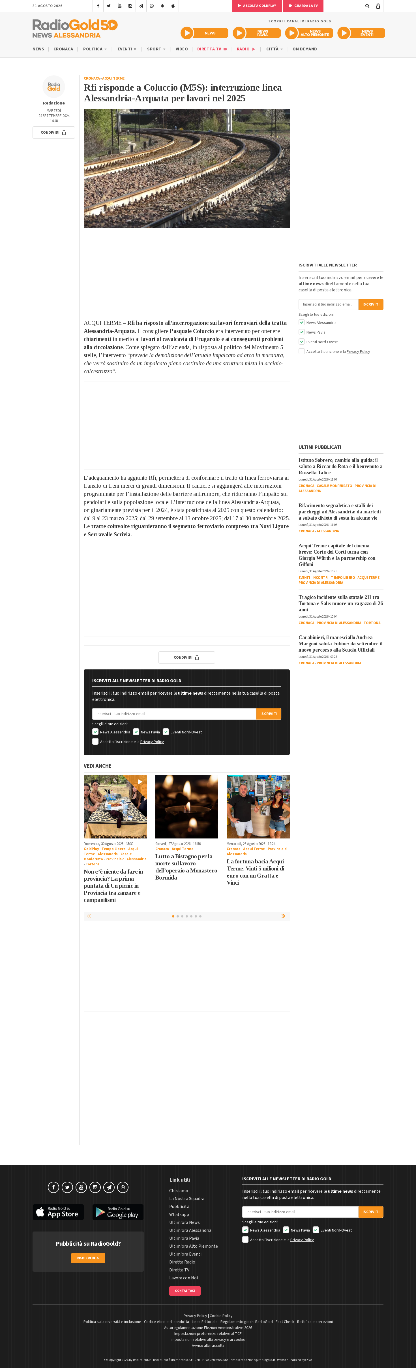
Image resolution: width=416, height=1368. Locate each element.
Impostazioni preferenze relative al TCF (208, 1334)
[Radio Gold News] (204, 33)
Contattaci (185, 1291)
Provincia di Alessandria (126, 859)
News (38, 49)
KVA (309, 1360)
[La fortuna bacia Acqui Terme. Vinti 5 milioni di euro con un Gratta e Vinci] (258, 806)
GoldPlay (91, 848)
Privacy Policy (152, 742)
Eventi (125, 49)
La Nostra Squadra (186, 1199)
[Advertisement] (187, 273)
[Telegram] (141, 6)
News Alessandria (114, 732)
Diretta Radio (182, 1262)
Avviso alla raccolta (208, 1345)
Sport (154, 49)
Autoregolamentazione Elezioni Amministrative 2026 (208, 1328)
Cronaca (63, 49)
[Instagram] (130, 6)
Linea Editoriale (205, 1322)
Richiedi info (88, 1258)
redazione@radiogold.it (258, 1360)
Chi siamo (178, 1191)
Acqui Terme (113, 78)
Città (273, 49)
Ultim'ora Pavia (184, 1238)
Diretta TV (209, 49)
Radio (244, 49)
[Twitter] (109, 6)
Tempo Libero (114, 848)
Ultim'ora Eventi (185, 1254)
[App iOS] (173, 6)
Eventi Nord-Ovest (186, 732)
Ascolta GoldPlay (259, 5)
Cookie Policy (221, 1316)
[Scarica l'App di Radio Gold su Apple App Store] (58, 1212)
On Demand (305, 49)
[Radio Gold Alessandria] (75, 27)
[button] (54, 132)
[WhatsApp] (152, 6)
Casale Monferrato (334, 485)
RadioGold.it (142, 1360)
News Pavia (150, 732)
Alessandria (108, 854)
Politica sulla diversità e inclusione (112, 1322)
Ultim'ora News (184, 1222)
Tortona (93, 864)
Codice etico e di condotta (166, 1322)
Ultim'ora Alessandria (190, 1230)
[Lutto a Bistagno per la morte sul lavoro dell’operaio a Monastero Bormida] (186, 806)
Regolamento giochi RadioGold (246, 1322)
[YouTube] (119, 6)
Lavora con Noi (183, 1278)
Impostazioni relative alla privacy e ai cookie (208, 1340)
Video (182, 49)
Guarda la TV (306, 5)
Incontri (320, 577)
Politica (93, 49)
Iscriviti (268, 714)
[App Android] (162, 6)
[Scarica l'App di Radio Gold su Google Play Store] (118, 1212)
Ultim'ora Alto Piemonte (193, 1246)
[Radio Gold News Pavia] (257, 33)
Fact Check (285, 1322)
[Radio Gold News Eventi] (361, 33)
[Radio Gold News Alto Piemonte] (309, 33)
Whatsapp (179, 1214)
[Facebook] (98, 6)
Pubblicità (179, 1206)
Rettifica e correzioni (315, 1322)
